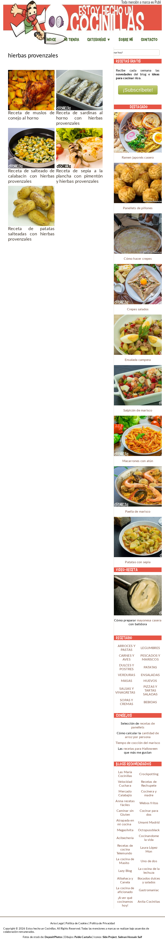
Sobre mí (126, 39)
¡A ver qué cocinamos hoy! (125, 901)
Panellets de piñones (138, 208)
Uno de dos (149, 861)
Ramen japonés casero (138, 157)
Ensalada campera (138, 359)
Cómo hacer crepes (138, 258)
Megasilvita (125, 830)
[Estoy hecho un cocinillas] (82, 22)
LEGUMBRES (150, 648)
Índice (51, 39)
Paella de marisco (137, 511)
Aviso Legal (57, 923)
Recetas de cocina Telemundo (125, 849)
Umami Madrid (149, 822)
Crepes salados (138, 309)
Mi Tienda (71, 39)
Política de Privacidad (102, 923)
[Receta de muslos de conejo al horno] (31, 90)
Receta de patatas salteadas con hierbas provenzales (31, 233)
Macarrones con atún (137, 461)
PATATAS (150, 667)
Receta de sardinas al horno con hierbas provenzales (79, 118)
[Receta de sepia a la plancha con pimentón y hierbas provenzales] (79, 148)
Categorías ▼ (99, 39)
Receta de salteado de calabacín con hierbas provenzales (31, 176)
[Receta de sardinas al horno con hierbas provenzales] (79, 90)
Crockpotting (148, 774)
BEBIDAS (150, 702)
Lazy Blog (125, 870)
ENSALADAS (150, 675)
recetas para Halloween (141, 748)
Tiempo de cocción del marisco (138, 743)
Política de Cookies (77, 923)
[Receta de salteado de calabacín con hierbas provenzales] (31, 148)
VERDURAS (126, 675)
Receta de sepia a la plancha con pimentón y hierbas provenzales (79, 176)
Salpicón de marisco (137, 410)
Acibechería (125, 838)
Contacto (149, 39)
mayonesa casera (149, 620)
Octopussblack (149, 830)
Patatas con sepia (137, 562)
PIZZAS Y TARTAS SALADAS (150, 690)
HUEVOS (150, 680)
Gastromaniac (149, 890)
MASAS (126, 680)
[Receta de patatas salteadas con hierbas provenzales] (31, 206)
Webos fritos (148, 803)
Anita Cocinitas (149, 901)
